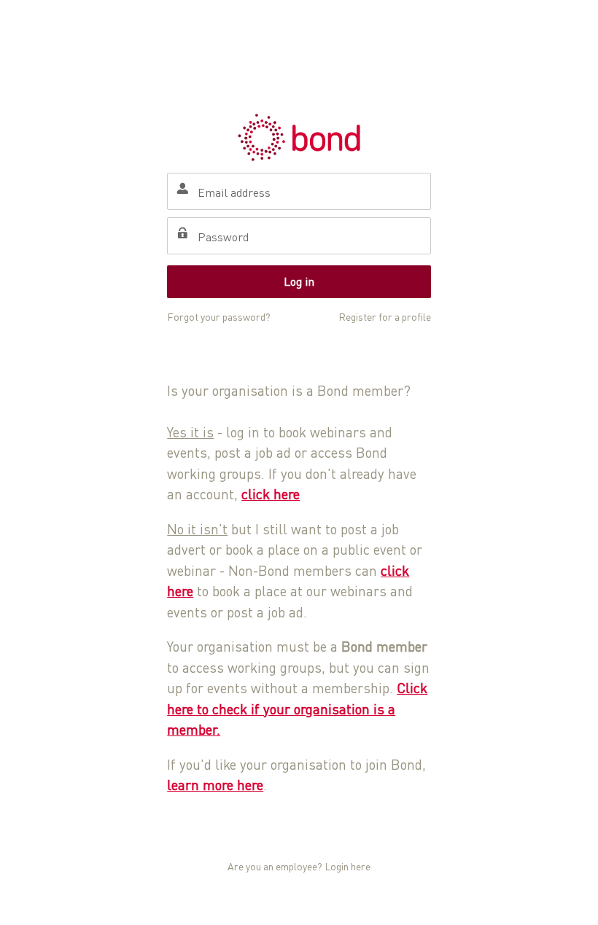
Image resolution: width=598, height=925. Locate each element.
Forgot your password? (219, 317)
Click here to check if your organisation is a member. (297, 708)
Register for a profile (384, 317)
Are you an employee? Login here (299, 866)
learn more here (215, 784)
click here (270, 493)
